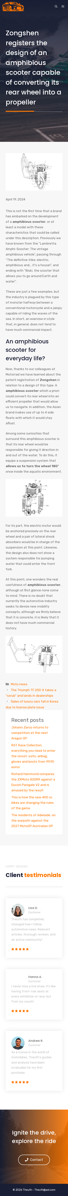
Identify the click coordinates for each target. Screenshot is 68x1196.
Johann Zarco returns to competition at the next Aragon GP (29, 732)
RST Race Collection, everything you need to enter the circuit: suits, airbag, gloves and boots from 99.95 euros (33, 756)
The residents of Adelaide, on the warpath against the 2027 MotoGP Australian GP (33, 820)
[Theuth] (13, 6)
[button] (56, 6)
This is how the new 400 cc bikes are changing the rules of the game (32, 802)
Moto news (19, 684)
